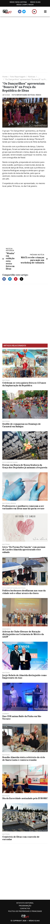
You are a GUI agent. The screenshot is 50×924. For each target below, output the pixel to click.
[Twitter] (24, 11)
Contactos (25, 908)
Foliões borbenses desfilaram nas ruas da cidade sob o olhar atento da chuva (24, 591)
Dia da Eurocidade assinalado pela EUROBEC (25, 798)
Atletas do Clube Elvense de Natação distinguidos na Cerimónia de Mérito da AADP (23, 634)
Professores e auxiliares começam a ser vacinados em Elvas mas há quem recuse (23, 507)
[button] (34, 11)
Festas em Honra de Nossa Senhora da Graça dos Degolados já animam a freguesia (24, 466)
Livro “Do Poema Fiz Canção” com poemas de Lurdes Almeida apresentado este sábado (23, 550)
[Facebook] (19, 11)
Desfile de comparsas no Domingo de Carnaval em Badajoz (21, 425)
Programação (25, 906)
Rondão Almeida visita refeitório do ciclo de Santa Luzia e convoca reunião (23, 758)
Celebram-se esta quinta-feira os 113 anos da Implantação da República (24, 384)
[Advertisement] (25, 44)
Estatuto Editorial (25, 903)
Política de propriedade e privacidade (25, 911)
